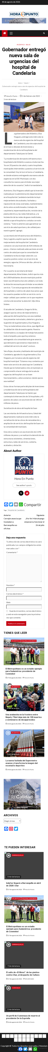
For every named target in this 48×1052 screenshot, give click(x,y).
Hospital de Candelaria (16, 510)
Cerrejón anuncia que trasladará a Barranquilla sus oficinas (12, 522)
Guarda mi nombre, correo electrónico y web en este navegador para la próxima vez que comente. (23, 614)
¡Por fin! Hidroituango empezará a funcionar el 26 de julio (34, 520)
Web (8, 602)
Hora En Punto (12, 96)
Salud (28, 44)
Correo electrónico (15, 594)
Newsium (43, 1046)
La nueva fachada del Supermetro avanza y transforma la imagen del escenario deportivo (22, 763)
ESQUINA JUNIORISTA (28, 641)
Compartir (32, 505)
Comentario (12, 552)
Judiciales (16, 988)
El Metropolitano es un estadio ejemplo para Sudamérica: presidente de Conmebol (24, 671)
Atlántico (21, 44)
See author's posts (24, 485)
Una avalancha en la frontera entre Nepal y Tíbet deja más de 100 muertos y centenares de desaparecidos (24, 717)
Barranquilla (17, 855)
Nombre (10, 585)
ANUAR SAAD (29, 979)
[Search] (44, 33)
